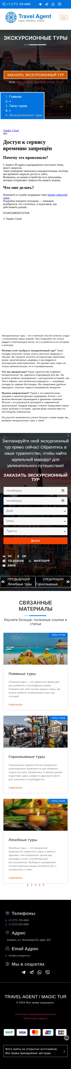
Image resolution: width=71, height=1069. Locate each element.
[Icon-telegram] (46, 4)
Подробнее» (16, 705)
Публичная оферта (35, 1018)
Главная (15, 96)
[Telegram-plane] (40, 4)
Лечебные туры (23, 840)
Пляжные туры (22, 674)
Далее (35, 540)
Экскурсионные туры (48, 82)
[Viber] (59, 4)
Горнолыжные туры (27, 757)
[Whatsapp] (53, 4)
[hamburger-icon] (64, 17)
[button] (7, 556)
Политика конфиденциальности (35, 1014)
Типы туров (24, 82)
